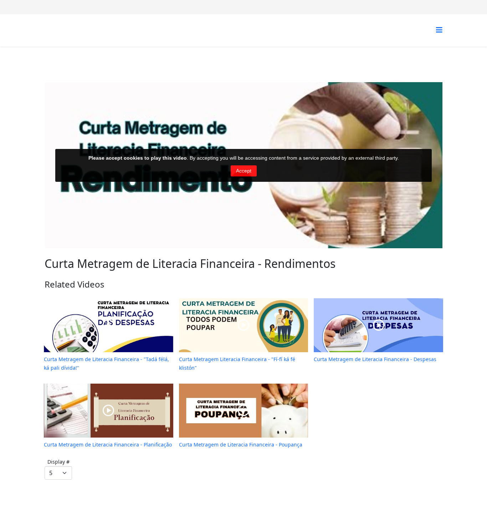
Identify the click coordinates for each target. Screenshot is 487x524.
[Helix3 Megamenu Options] (439, 29)
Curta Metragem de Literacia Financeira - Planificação (108, 444)
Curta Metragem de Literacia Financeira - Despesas (375, 359)
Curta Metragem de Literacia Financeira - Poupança (240, 444)
